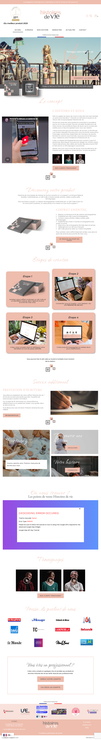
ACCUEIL (18, 30)
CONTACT (82, 30)
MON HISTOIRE (42, 30)
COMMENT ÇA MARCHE (85, 78)
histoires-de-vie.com (75, 305)
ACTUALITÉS (70, 30)
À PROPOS (29, 30)
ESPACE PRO (57, 30)
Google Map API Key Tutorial (29, 530)
